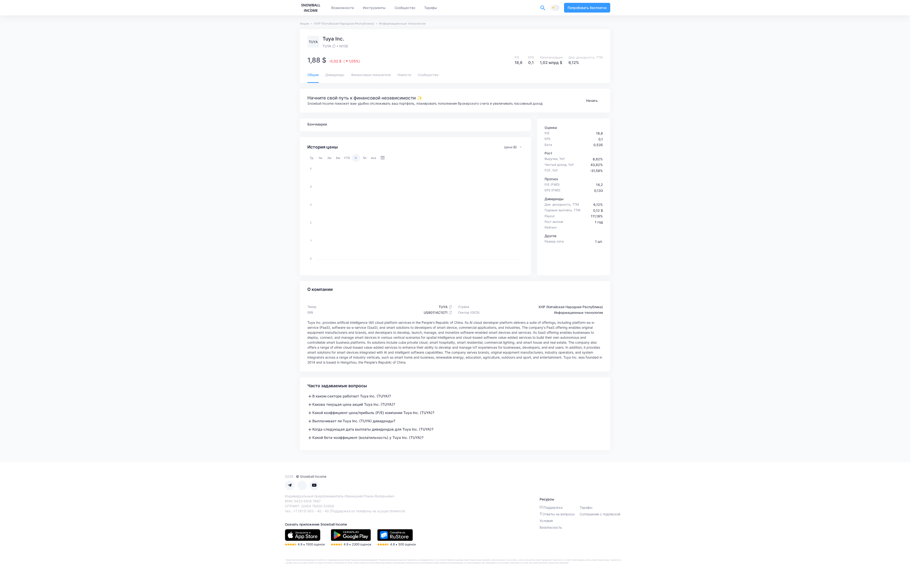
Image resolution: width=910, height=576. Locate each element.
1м (320, 158)
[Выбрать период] (382, 158)
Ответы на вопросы (558, 514)
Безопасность (551, 527)
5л (364, 158)
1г (356, 158)
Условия (546, 521)
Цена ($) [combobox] (510, 147)
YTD (347, 158)
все (373, 158)
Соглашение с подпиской (600, 514)
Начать (592, 101)
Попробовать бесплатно (587, 8)
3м (329, 158)
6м (338, 158)
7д (311, 158)
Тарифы (586, 507)
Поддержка (553, 507)
